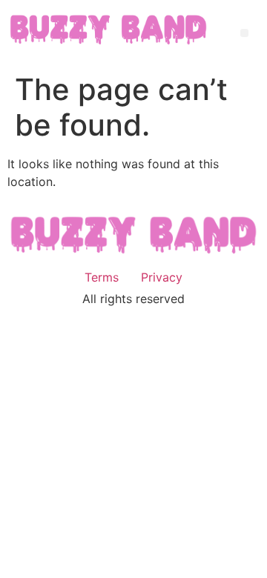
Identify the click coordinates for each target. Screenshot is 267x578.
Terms (102, 277)
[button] (244, 33)
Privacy (161, 277)
